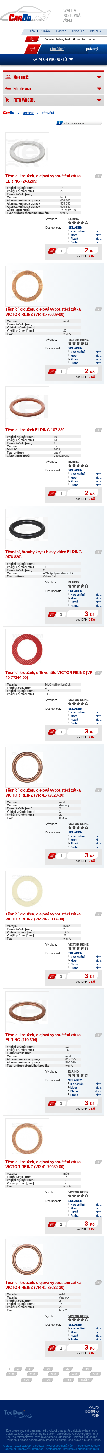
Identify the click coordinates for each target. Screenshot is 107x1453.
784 (68, 1379)
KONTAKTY (95, 31)
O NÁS (31, 31)
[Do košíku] (32, 49)
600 (26, 1379)
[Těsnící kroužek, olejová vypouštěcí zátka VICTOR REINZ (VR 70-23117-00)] (27, 891)
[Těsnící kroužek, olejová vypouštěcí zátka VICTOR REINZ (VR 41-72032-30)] (27, 1259)
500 (95, 1374)
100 (11, 1374)
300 (53, 1374)
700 (47, 1379)
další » (85, 1379)
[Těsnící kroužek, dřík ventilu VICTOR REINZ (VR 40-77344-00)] (27, 649)
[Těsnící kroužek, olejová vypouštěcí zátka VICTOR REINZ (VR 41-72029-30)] (27, 767)
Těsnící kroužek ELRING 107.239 (34, 430)
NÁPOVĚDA (78, 31)
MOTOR (28, 113)
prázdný (92, 49)
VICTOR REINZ (78, 339)
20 (67, 1368)
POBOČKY (45, 31)
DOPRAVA (61, 31)
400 (74, 1374)
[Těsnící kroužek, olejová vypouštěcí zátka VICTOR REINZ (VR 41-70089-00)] (27, 286)
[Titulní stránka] (8, 112)
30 (87, 1368)
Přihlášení (57, 49)
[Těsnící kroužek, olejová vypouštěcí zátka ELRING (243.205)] (27, 153)
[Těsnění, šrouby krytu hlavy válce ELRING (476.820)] (27, 529)
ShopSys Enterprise (30, 1448)
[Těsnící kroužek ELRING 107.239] (27, 407)
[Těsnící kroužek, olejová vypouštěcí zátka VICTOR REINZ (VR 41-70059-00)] (27, 1139)
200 (32, 1374)
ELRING (73, 218)
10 (48, 1368)
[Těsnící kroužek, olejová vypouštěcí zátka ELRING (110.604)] (27, 1012)
